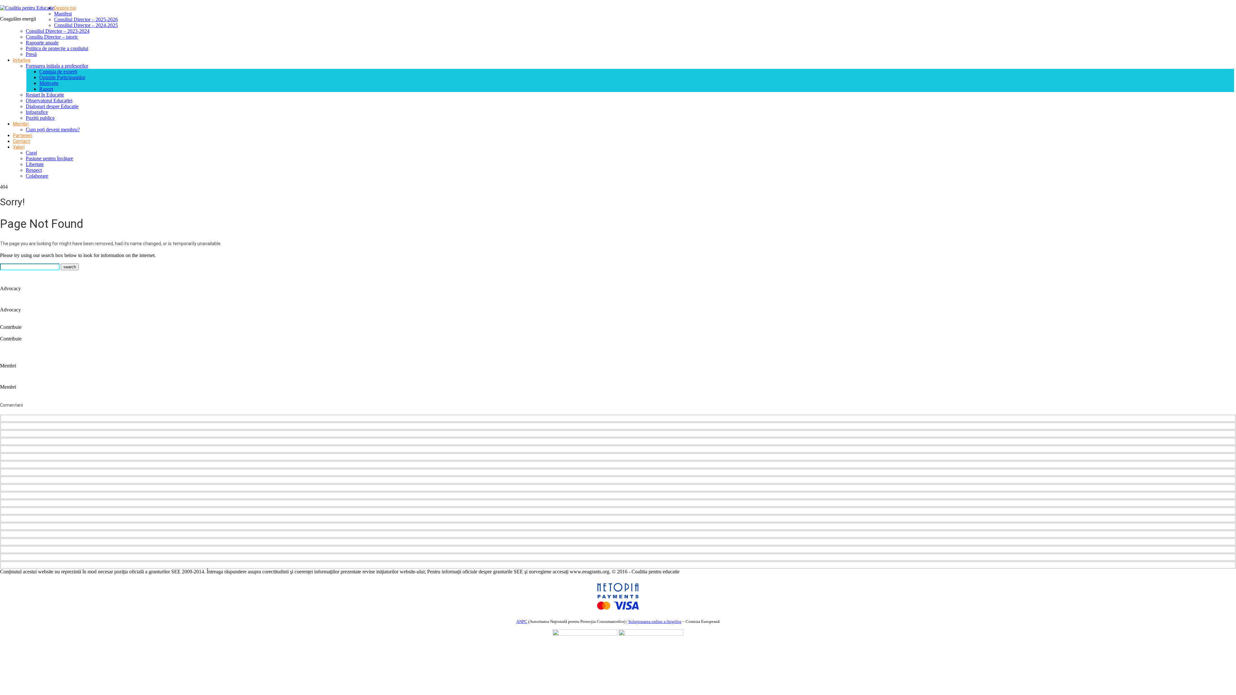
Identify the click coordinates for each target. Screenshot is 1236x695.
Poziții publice (40, 118)
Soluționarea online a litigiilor (654, 621)
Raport (46, 89)
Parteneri (22, 135)
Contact (21, 141)
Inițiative (22, 60)
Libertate (35, 164)
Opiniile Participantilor (62, 77)
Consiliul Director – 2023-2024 (57, 31)
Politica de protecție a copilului (57, 48)
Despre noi (65, 8)
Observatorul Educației (49, 100)
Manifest (63, 13)
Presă (31, 54)
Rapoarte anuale (42, 42)
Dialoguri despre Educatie (52, 106)
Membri (21, 123)
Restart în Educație (45, 94)
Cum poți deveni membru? (53, 129)
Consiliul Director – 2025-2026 (86, 19)
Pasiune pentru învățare (49, 158)
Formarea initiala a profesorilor (57, 66)
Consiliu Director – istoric (52, 37)
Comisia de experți (58, 71)
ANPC (521, 621)
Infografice (37, 112)
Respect (34, 170)
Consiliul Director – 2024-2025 (86, 25)
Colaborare (37, 176)
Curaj (31, 152)
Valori (18, 147)
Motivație (49, 83)
